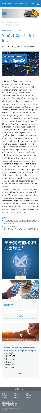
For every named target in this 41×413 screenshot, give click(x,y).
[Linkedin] (3, 404)
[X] (13, 404)
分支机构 (28, 394)
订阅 (21, 316)
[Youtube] (16, 404)
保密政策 (28, 397)
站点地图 (4, 397)
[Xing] (6, 404)
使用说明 (28, 396)
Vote (21, 373)
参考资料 (4, 396)
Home (3, 22)
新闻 (3, 394)
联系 (15, 396)
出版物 (17, 22)
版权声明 (16, 397)
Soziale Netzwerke (8, 402)
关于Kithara (10, 22)
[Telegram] (9, 404)
